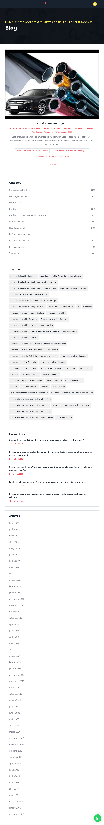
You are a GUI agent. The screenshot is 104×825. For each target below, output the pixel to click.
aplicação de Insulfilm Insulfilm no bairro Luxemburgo (33, 300)
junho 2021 (14, 637)
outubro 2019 (15, 750)
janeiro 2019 (15, 807)
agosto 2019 (15, 763)
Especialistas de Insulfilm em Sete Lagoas (69, 151)
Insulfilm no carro (54, 380)
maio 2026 (14, 535)
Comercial (87, 306)
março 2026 (14, 548)
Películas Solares (17, 247)
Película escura (58, 386)
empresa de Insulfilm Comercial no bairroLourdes (31, 325)
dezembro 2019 (16, 738)
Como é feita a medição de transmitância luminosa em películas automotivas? (46, 440)
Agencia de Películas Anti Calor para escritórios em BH (33, 288)
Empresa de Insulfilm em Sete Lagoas (32, 151)
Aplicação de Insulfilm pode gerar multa (27, 306)
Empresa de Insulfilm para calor (24, 337)
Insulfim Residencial (29, 386)
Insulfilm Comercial (51, 374)
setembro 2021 (16, 618)
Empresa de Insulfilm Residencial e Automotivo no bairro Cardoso (38, 343)
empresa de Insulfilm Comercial (23, 319)
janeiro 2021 (15, 668)
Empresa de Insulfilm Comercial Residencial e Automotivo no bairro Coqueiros (43, 331)
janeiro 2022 (15, 592)
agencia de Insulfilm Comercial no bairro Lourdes (61, 276)
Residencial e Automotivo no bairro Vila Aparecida (31, 417)
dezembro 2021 (16, 599)
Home (9, 22)
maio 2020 (14, 719)
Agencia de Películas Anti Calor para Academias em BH (33, 282)
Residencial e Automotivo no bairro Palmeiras (29, 405)
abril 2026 (14, 542)
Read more (52, 164)
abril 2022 (14, 573)
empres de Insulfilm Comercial (53, 362)
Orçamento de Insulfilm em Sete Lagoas (51, 156)
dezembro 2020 (16, 675)
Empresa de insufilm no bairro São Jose (27, 313)
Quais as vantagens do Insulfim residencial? (29, 393)
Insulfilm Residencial (74, 380)
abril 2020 (14, 725)
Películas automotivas (19, 234)
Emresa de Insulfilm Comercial (23, 368)
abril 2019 (14, 788)
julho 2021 (14, 630)
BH (78, 306)
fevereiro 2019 (16, 801)
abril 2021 (14, 649)
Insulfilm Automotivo (30, 374)
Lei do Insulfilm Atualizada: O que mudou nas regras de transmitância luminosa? (47, 482)
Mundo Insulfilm (60, 128)
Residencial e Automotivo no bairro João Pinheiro (72, 393)
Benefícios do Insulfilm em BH (60, 306)
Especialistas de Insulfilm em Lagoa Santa (57, 368)
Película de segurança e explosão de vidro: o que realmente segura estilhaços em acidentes (48, 496)
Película (45, 386)
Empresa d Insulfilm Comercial (74, 356)
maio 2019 (14, 782)
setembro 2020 (16, 693)
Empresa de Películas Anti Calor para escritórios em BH (33, 356)
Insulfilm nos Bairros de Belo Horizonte (27, 215)
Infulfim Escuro (85, 368)
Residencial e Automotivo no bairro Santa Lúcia (30, 411)
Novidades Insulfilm (76, 128)
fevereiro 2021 (16, 662)
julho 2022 (14, 554)
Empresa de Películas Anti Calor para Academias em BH (34, 350)
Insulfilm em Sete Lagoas (52, 123)
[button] (97, 818)
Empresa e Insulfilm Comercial (23, 362)
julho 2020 (14, 706)
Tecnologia (48, 132)
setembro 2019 (16, 757)
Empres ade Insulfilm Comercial (54, 319)
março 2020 (14, 731)
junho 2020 (14, 712)
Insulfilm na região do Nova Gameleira (26, 380)
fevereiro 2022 (16, 586)
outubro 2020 (15, 687)
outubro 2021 (15, 611)
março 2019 (14, 795)
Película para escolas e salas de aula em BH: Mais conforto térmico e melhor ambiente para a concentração (50, 454)
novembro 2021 (16, 605)
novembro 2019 (16, 744)
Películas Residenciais (19, 240)
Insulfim (13, 386)
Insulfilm (48, 128)
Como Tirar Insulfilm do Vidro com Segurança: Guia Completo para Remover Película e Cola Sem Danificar (50, 469)
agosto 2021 (15, 624)
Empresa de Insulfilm (56, 313)
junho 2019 (14, 776)
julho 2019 (14, 769)
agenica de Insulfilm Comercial (73, 288)
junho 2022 (14, 561)
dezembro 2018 (16, 814)
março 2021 (14, 656)
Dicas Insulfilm (37, 128)
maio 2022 (14, 567)
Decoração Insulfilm (18, 196)
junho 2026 (14, 529)
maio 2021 (14, 643)
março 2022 (14, 580)
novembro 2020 (16, 681)
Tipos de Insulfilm (64, 417)
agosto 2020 (15, 700)
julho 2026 (14, 523)
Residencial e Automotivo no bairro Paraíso (71, 405)
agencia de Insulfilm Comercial (23, 276)
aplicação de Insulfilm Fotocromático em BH (28, 294)
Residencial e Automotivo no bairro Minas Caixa (30, 399)
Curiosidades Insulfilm (20, 128)
